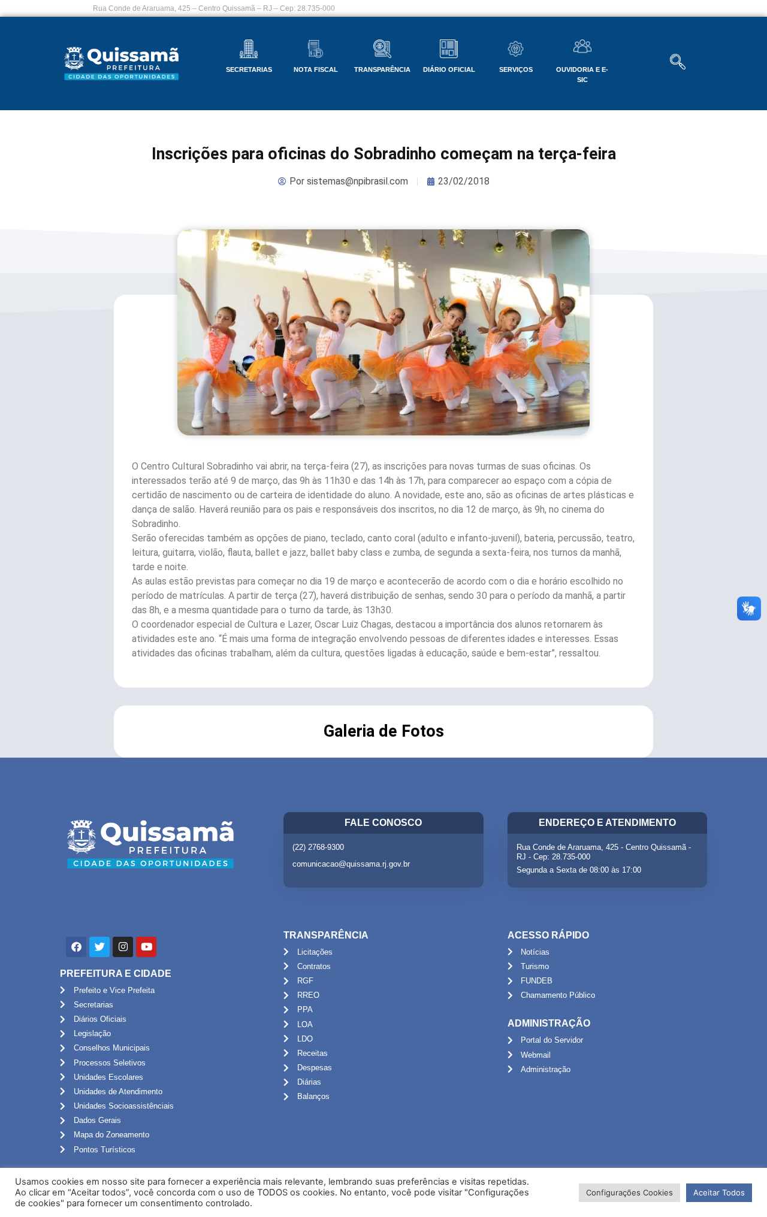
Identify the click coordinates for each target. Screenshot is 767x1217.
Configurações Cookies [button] (629, 1192)
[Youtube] (146, 947)
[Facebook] (76, 947)
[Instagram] (123, 947)
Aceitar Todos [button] (719, 1192)
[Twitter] (99, 947)
